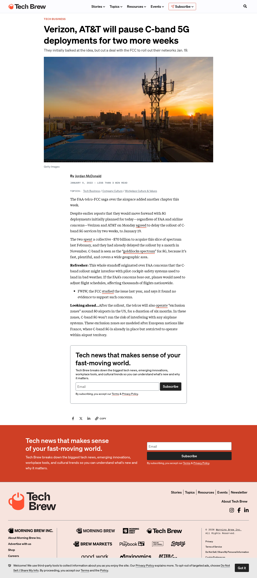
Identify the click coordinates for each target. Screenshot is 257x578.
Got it (242, 568)
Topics (114, 6)
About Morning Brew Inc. (24, 538)
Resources (135, 6)
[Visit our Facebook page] (239, 510)
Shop (11, 550)
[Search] (245, 6)
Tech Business (91, 190)
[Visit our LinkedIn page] (246, 510)
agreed (141, 225)
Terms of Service (213, 546)
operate (162, 305)
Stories (96, 6)
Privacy (209, 541)
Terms (85, 570)
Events (156, 6)
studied (108, 291)
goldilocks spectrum (139, 250)
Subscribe (170, 386)
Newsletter (239, 492)
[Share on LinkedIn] (89, 418)
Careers (13, 556)
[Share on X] (81, 418)
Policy (104, 570)
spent (88, 239)
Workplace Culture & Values (141, 190)
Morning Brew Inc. (229, 529)
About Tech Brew (234, 501)
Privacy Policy (145, 565)
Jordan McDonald (88, 176)
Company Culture (112, 190)
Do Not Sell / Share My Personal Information (227, 552)
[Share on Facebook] (73, 418)
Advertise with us (19, 544)
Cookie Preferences (215, 557)
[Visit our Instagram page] (231, 510)
